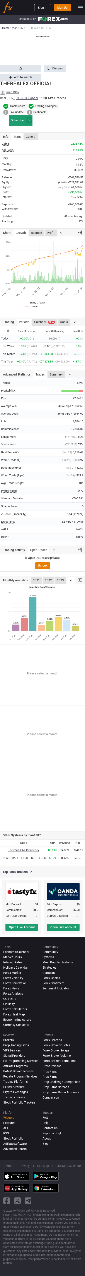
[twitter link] (17, 1200)
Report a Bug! (51, 1133)
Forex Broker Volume (56, 1055)
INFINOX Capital (27, 98)
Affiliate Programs (15, 1066)
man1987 (12, 92)
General (31, 136)
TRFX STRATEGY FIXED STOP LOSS (23, 857)
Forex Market (12, 972)
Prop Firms (49, 1076)
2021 (36, 580)
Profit (50, 233)
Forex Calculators (15, 1009)
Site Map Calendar (68, 1166)
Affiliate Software (15, 1143)
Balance (36, 233)
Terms (8, 1166)
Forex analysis (13, 993)
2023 (60, 580)
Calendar (44, 322)
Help (45, 1123)
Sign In (42, 7)
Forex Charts (51, 978)
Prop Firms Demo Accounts (60, 1092)
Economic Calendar (16, 952)
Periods (24, 322)
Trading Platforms (15, 1081)
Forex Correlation (15, 983)
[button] (55, 68)
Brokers (8, 1040)
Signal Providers (14, 1055)
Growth (21, 233)
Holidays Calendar (15, 967)
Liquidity (9, 1004)
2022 (48, 580)
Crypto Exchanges (15, 1092)
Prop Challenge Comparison (61, 1082)
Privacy (25, 1166)
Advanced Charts (15, 1149)
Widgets (8, 1117)
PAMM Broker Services (18, 1071)
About (46, 1138)
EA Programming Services (20, 1061)
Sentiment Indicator (55, 988)
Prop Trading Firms (16, 1045)
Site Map (43, 1166)
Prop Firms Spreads (55, 1087)
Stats (17, 136)
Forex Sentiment (53, 983)
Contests (48, 972)
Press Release (51, 1066)
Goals (64, 322)
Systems (48, 957)
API (5, 1128)
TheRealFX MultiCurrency (23, 850)
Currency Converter (16, 1025)
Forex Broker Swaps (56, 1050)
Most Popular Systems (57, 962)
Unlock (42, 565)
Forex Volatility (13, 978)
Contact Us (50, 1128)
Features (9, 1123)
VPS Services (12, 1050)
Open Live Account (22, 927)
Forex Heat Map (14, 1014)
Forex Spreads (52, 1040)
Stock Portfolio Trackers (19, 1102)
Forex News (11, 988)
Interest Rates (12, 962)
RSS (6, 1133)
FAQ (45, 1117)
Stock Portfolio (13, 1138)
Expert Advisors (13, 1087)
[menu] (80, 7)
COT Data (9, 998)
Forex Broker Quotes (56, 1045)
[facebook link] (6, 1200)
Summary (56, 374)
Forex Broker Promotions (59, 1061)
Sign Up (62, 7)
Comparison (50, 1097)
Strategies (49, 967)
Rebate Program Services (20, 1076)
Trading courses (14, 1097)
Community (50, 952)
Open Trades (38, 550)
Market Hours (12, 957)
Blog (45, 1143)
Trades (40, 374)
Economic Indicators (17, 1019)
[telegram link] (28, 1200)
